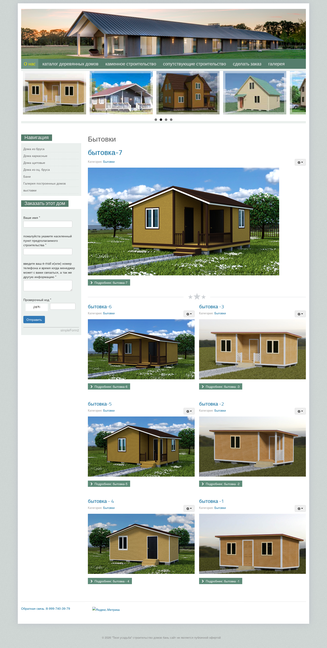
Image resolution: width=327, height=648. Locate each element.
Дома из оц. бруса (36, 169)
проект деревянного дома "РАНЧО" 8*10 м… (121, 78)
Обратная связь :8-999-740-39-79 (45, 608)
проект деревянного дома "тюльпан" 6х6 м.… (255, 78)
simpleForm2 (70, 330)
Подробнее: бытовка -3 (222, 386)
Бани (27, 176)
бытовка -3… (54, 75)
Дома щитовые (34, 162)
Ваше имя (31, 217)
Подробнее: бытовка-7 (110, 282)
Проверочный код (37, 299)
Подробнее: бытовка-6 (110, 386)
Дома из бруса (33, 148)
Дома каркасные (35, 155)
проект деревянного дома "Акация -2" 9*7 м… (188, 78)
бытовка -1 (211, 501)
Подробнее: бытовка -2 (222, 483)
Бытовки (109, 161)
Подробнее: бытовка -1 (222, 581)
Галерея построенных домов (44, 183)
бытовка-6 (100, 306)
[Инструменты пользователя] (300, 162)
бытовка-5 (100, 403)
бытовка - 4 (101, 501)
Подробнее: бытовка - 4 (111, 581)
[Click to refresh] (37, 307)
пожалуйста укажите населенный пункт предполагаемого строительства (47, 240)
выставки (29, 190)
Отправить (34, 319)
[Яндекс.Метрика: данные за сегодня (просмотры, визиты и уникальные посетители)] (106, 609)
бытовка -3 (211, 306)
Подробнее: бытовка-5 (110, 483)
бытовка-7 (105, 152)
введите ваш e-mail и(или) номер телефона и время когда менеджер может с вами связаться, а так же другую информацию (49, 270)
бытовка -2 (211, 403)
